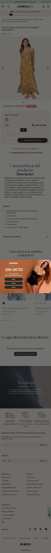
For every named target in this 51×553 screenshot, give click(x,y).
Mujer (13, 279)
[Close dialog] (48, 261)
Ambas (13, 287)
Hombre (14, 283)
